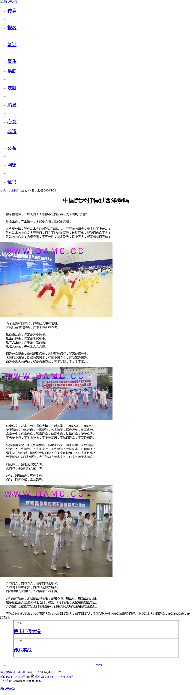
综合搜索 (6, 672)
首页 (3, 190)
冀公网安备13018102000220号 (54, 676)
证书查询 (19, 672)
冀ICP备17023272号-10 (15, 676)
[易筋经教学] (9, 1)
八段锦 (13, 190)
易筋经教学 (7, 688)
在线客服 (6, 680)
